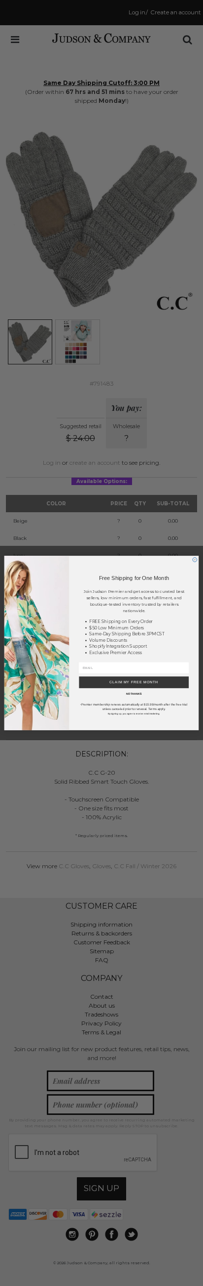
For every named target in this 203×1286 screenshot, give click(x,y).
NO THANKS (134, 694)
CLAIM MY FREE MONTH (133, 682)
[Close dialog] (195, 560)
